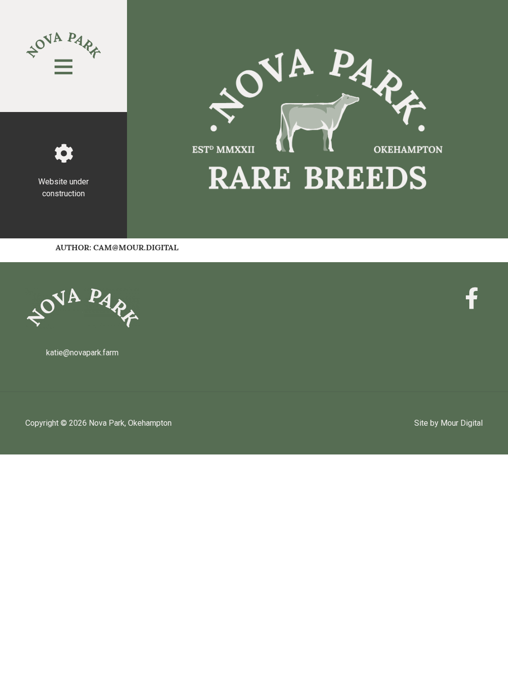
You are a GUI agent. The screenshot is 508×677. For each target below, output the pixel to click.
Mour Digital (462, 423)
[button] (63, 67)
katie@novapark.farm (82, 352)
